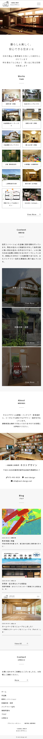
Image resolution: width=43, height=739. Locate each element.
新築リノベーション (9, 699)
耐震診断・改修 (7, 703)
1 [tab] (19, 31)
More (21, 680)
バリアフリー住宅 (8, 707)
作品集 (4, 695)
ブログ (4, 714)
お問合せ (5, 718)
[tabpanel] (21, 20)
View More (34, 214)
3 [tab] (23, 31)
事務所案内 (6, 710)
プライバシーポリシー (15, 723)
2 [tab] (21, 31)
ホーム (4, 692)
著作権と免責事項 (30, 723)
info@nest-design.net (22, 481)
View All (21, 643)
